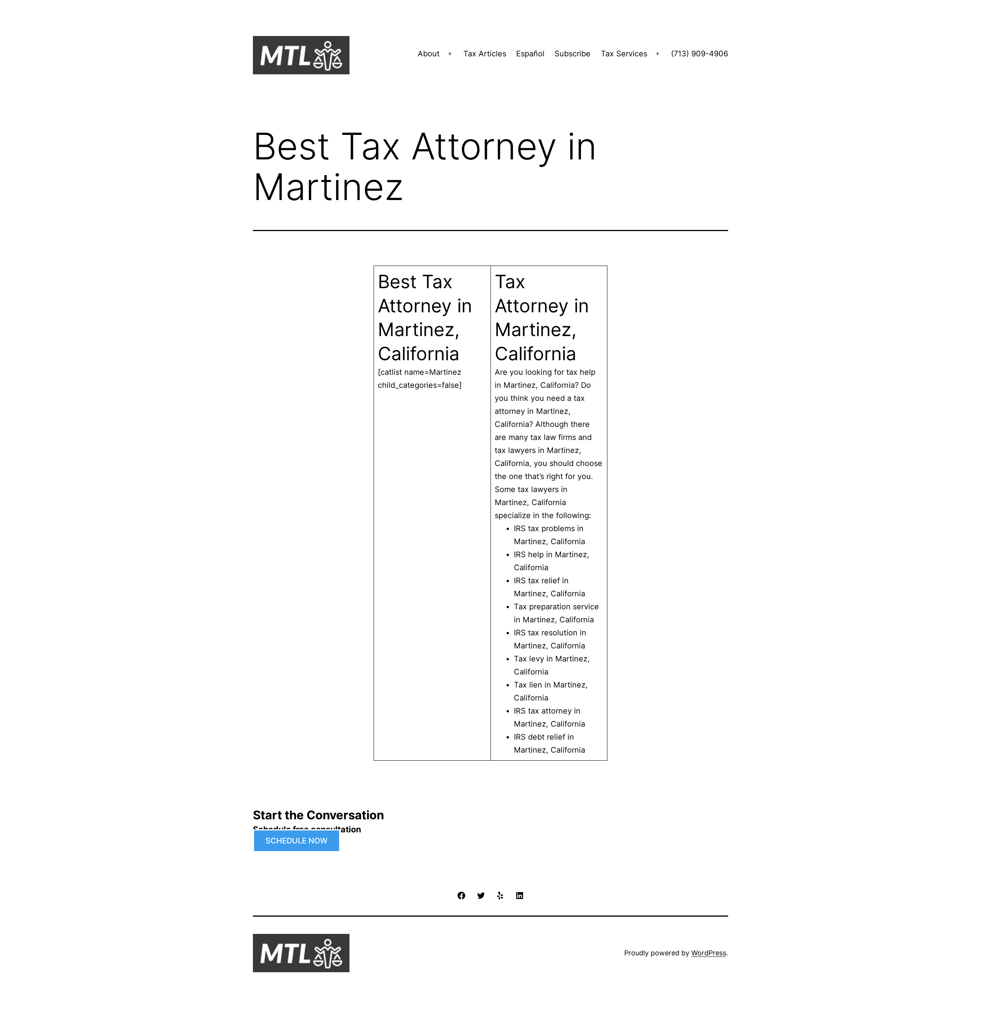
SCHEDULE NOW (297, 840)
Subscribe (572, 53)
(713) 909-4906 (699, 53)
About (429, 53)
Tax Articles (484, 53)
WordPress (708, 953)
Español (530, 53)
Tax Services (624, 53)
